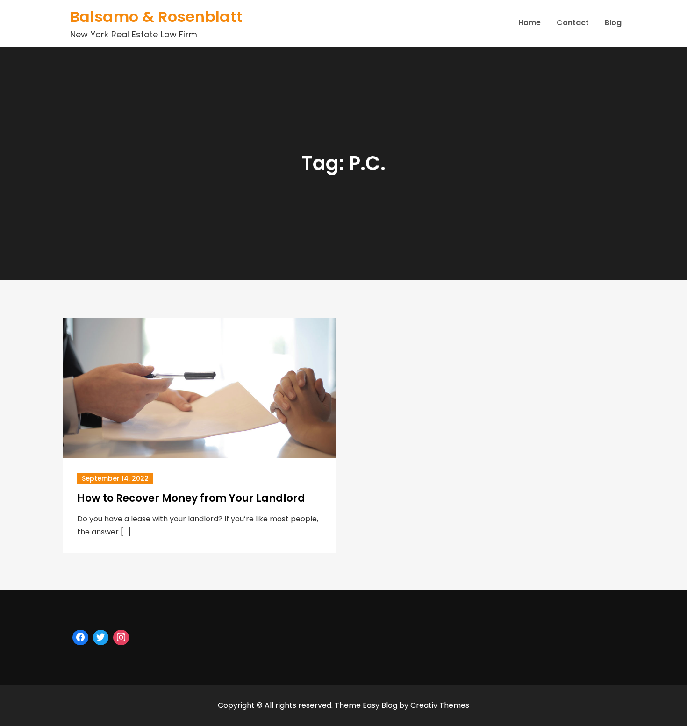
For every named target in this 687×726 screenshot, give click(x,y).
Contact (573, 22)
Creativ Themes (439, 705)
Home (529, 22)
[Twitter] (101, 637)
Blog (613, 22)
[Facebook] (80, 637)
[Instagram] (121, 637)
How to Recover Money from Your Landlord (191, 498)
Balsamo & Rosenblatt (156, 16)
